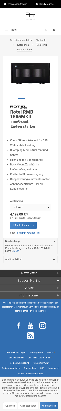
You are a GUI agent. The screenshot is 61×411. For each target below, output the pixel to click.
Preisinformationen (11, 368)
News (50, 352)
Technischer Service (16, 4)
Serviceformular (16, 357)
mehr (16, 251)
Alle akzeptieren (28, 405)
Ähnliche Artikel (13, 259)
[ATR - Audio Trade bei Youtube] (30, 326)
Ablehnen (10, 405)
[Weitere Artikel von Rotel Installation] (18, 107)
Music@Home (36, 352)
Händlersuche (46, 4)
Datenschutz (30, 368)
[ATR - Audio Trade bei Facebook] (18, 326)
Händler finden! (21, 225)
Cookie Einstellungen (16, 352)
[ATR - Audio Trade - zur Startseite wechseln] (30, 16)
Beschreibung (12, 241)
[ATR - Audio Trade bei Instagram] (42, 326)
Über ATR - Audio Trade (39, 357)
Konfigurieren (49, 405)
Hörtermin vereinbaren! (27, 232)
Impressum (53, 368)
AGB (42, 368)
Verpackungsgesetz (19, 363)
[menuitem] (10, 29)
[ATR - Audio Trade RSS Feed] (30, 336)
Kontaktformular (40, 363)
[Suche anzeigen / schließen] (46, 29)
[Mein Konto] (53, 29)
